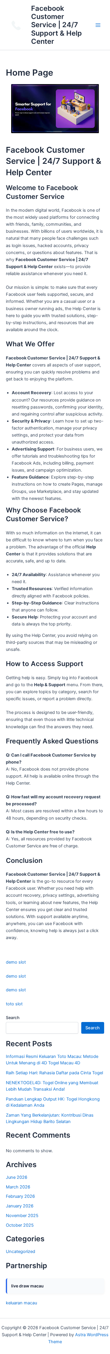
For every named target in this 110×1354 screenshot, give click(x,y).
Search (12, 1017)
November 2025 (22, 1215)
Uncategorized (20, 1251)
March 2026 (18, 1187)
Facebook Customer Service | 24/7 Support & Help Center (56, 25)
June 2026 (16, 1177)
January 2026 (19, 1206)
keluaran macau (21, 1303)
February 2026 (20, 1196)
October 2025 (20, 1225)
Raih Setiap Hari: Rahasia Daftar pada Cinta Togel (54, 1072)
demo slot (16, 962)
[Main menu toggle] (98, 25)
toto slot (14, 1004)
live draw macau (27, 1285)
